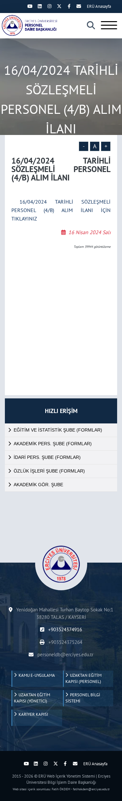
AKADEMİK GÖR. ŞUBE (38, 484)
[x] (59, 6)
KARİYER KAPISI (32, 714)
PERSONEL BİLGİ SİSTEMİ (82, 698)
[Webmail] (78, 6)
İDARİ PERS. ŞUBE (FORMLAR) (47, 457)
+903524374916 (64, 629)
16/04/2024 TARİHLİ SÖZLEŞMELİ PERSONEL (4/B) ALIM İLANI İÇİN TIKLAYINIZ (61, 210)
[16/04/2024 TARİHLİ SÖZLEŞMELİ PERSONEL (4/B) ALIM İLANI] (31, 25)
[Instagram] (49, 6)
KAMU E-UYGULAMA (36, 675)
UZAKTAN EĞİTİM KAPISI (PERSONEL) (83, 679)
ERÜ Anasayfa (99, 6)
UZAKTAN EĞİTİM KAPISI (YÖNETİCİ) (32, 698)
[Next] (20, 6)
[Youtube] (30, 6)
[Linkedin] (39, 6)
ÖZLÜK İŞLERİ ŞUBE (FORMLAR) (49, 471)
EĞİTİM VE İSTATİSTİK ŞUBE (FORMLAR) (58, 430)
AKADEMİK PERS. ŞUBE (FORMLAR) (53, 443)
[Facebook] (69, 6)
